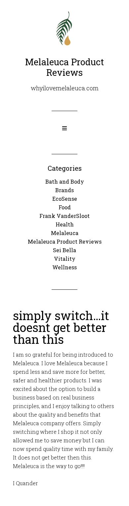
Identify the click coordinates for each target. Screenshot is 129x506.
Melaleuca (64, 232)
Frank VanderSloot (64, 215)
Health (65, 224)
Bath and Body (64, 181)
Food (65, 207)
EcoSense (64, 198)
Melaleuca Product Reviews (65, 241)
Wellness (64, 267)
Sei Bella (64, 250)
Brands (64, 190)
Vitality (64, 258)
